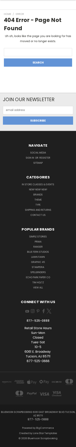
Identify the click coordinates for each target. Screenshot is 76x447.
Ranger (38, 246)
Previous (6, 443)
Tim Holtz (38, 282)
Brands (38, 194)
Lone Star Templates (45, 433)
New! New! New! (38, 189)
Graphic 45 (38, 262)
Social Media (38, 152)
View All (38, 287)
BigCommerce (45, 428)
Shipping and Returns (38, 210)
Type (38, 204)
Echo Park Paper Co (38, 277)
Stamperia (38, 267)
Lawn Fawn (38, 257)
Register (44, 157)
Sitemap (38, 162)
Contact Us (38, 215)
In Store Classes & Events (38, 184)
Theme (38, 199)
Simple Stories (38, 236)
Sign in (30, 157)
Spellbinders (38, 272)
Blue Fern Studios (38, 251)
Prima (38, 241)
